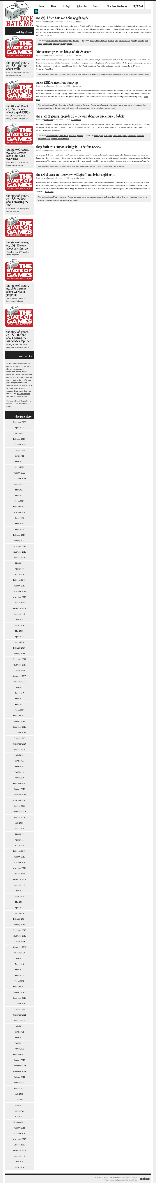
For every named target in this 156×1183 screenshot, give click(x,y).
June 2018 (19, 625)
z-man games (73, 200)
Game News (63, 136)
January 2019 (19, 586)
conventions (137, 105)
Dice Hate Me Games (116, 6)
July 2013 (19, 958)
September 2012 (19, 1015)
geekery (134, 41)
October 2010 (19, 1145)
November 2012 (19, 1004)
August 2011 (19, 1088)
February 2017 (19, 716)
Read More (49, 35)
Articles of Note (52, 41)
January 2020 (19, 541)
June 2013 (19, 964)
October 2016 (19, 738)
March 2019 (19, 574)
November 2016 (19, 733)
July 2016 (19, 755)
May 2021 (19, 490)
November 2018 (19, 597)
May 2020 (19, 524)
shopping (56, 44)
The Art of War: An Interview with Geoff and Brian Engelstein (75, 174)
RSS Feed (138, 6)
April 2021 (19, 495)
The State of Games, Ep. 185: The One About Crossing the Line (17, 200)
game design (55, 108)
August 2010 (19, 1156)
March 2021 (19, 501)
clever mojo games (120, 136)
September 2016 (19, 744)
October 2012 (19, 1009)
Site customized (111, 1180)
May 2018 (19, 631)
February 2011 (19, 1122)
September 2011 (19, 1083)
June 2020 (19, 518)
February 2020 (19, 535)
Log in (134, 1177)
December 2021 (19, 479)
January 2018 (19, 654)
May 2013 (19, 970)
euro (87, 166)
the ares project (50, 200)
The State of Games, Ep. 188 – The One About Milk (17, 66)
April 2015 (19, 840)
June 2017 (19, 693)
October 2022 (19, 450)
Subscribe (82, 6)
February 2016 (19, 783)
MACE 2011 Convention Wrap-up (57, 82)
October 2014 (19, 874)
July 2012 (19, 1026)
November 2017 (19, 665)
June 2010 (19, 1167)
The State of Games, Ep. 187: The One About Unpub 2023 (18, 109)
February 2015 (19, 851)
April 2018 (19, 637)
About (54, 6)
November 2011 (19, 1071)
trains (147, 74)
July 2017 (19, 687)
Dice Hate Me (19, 14)
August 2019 (19, 558)
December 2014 (19, 862)
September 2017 (19, 676)
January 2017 (19, 721)
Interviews (72, 136)
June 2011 (19, 1100)
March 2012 (19, 1049)
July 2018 (19, 620)
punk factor (70, 108)
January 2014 (19, 925)
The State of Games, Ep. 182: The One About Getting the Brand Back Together (18, 336)
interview (140, 136)
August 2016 (19, 750)
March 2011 (19, 1117)
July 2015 (19, 823)
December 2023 (19, 422)
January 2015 (19, 857)
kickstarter (96, 74)
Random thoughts (65, 41)
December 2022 (19, 445)
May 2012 (19, 1037)
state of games (63, 139)
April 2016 (19, 772)
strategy (63, 44)
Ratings (66, 6)
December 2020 (19, 512)
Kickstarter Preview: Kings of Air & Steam (63, 51)
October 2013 (19, 942)
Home (41, 6)
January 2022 (19, 473)
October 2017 (19, 670)
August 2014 (19, 885)
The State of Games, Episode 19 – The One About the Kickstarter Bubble (80, 116)
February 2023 (19, 439)
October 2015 (19, 806)
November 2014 (19, 868)
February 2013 (19, 987)
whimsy (70, 44)
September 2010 (19, 1150)
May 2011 (19, 1105)
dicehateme (48, 21)
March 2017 (19, 710)
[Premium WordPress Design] (145, 1182)
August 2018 (19, 614)
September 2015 (19, 812)
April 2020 (19, 529)
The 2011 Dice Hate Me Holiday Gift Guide (62, 18)
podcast (80, 136)
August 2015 (19, 817)
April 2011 (19, 1111)
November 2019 (19, 552)
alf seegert (104, 105)
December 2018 (19, 591)
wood (113, 108)
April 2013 (19, 975)
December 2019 (19, 546)
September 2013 (19, 947)
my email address (23, 394)
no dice (92, 166)
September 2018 (19, 608)
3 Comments (76, 55)
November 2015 (19, 800)
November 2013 (19, 936)
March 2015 (19, 846)
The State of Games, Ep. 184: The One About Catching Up (17, 245)
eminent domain (43, 108)
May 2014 (19, 902)
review (45, 44)
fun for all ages (124, 41)
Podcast (96, 6)
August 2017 (19, 682)
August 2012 (19, 1021)
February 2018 (19, 648)
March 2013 (19, 981)
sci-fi (50, 44)
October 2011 (19, 1077)
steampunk (117, 74)
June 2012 (19, 1032)
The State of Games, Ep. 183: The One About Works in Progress (17, 290)
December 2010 (19, 1133)
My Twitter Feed (36, 11)
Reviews (76, 41)
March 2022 (19, 467)
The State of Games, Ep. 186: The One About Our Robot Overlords (17, 154)
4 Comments (76, 21)
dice (116, 41)
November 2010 (19, 1139)
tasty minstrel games (136, 74)
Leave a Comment (77, 178)
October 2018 (19, 603)
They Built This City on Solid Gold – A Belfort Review (68, 147)
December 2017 (19, 659)
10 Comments (76, 150)
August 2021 (19, 484)
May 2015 (19, 834)
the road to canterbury (95, 108)
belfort (111, 105)
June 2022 (19, 456)
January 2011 (19, 1128)
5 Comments (76, 120)
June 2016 (19, 761)
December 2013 (19, 930)
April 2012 (19, 1043)
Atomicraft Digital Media (128, 1180)
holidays (141, 41)
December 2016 (19, 727)
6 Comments (76, 86)
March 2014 (19, 913)
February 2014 (19, 919)
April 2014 (19, 908)
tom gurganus (62, 200)
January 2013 (19, 992)
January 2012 (19, 1060)
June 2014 (19, 896)
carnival (111, 41)
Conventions (63, 105)
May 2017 (19, 699)
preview (103, 74)
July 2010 (19, 1162)
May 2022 (19, 462)
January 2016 (19, 789)
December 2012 (19, 998)
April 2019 (19, 569)
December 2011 (19, 1066)
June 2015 (19, 829)
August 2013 (19, 953)
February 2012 (19, 1054)
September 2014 (19, 879)
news (48, 139)
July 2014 (19, 891)
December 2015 (19, 795)
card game (103, 41)
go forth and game (110, 197)
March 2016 (19, 778)
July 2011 (19, 1094)
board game (94, 41)
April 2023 (19, 428)
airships (79, 74)
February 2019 (19, 580)
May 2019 (19, 563)
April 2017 (19, 704)
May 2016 (19, 766)
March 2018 (19, 642)
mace (63, 108)
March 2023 (19, 433)
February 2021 (19, 507)
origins (132, 197)
